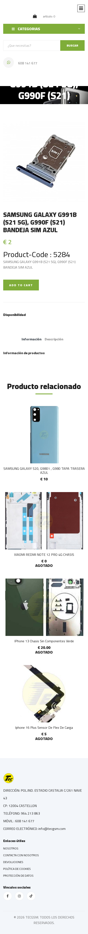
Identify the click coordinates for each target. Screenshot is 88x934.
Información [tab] (31, 339)
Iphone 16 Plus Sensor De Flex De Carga (44, 727)
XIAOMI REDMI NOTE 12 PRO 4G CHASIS (44, 554)
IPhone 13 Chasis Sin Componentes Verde (44, 641)
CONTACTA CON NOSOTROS (21, 855)
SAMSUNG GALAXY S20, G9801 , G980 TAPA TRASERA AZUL (44, 470)
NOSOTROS (10, 848)
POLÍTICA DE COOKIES (17, 869)
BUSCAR (72, 45)
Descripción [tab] (54, 339)
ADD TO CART (21, 285)
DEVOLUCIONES (13, 862)
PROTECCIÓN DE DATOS (18, 875)
